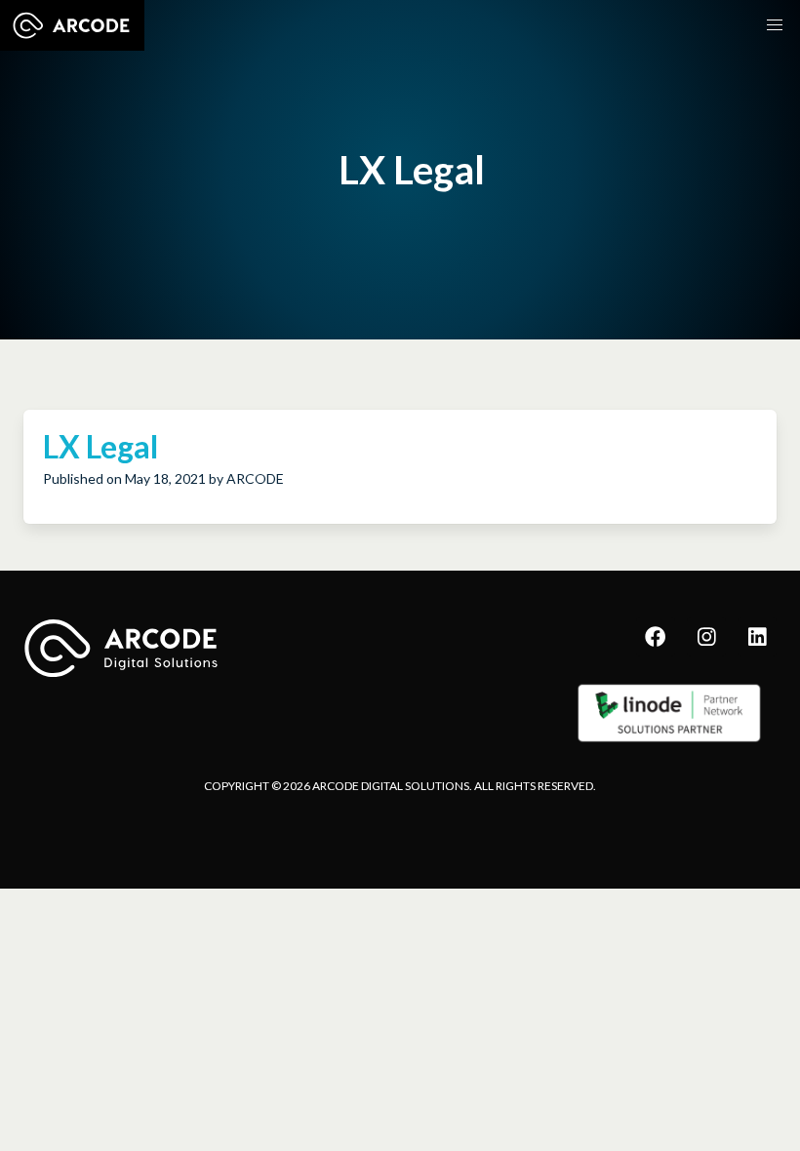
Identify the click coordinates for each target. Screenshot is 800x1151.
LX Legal (100, 446)
